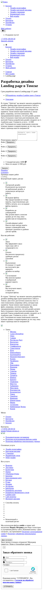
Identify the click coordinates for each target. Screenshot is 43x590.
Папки (8, 472)
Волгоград (14, 342)
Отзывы (9, 25)
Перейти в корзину (5, 171)
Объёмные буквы (12, 474)
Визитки (9, 465)
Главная (9, 72)
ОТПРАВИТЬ (8, 586)
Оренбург (14, 396)
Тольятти (13, 375)
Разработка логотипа (14, 490)
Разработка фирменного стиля (17, 492)
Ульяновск (14, 382)
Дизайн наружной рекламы (21, 10)
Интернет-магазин (13, 499)
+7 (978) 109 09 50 (8, 429)
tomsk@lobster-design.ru (10, 431)
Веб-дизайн (14, 16)
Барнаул (13, 380)
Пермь (12, 369)
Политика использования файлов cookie (21, 439)
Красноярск (14, 365)
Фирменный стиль (17, 14)
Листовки (9, 468)
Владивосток (15, 390)
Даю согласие (7, 540)
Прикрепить (11, 142)
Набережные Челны (18, 407)
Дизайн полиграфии (18, 8)
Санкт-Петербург (17, 334)
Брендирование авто (14, 478)
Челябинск (14, 361)
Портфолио (10, 22)
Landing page (10, 495)
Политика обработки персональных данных (23, 441)
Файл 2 (4, 147)
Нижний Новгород (17, 357)
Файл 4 (4, 156)
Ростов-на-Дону (16, 340)
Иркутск (13, 384)
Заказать (5, 168)
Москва (13, 332)
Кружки (9, 480)
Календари (10, 470)
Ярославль (14, 388)
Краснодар (14, 344)
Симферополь (15, 346)
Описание (9, 99)
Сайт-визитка (11, 497)
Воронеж (13, 367)
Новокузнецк (15, 400)
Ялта (12, 350)
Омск (12, 336)
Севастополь (15, 348)
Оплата (8, 18)
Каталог (9, 6)
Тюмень (13, 373)
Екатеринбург (15, 355)
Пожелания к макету (9, 140)
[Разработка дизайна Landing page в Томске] (23, 95)
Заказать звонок (7, 41)
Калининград (15, 392)
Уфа (11, 363)
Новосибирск (15, 352)
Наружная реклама (13, 451)
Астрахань (14, 405)
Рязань (12, 402)
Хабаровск (14, 386)
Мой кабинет (6, 29)
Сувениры (10, 453)
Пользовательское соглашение (17, 437)
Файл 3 (4, 151)
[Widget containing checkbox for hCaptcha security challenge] (20, 570)
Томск (12, 394)
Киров (12, 409)
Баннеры (9, 476)
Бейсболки (10, 488)
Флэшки (9, 484)
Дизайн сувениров (17, 12)
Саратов (13, 371)
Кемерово (14, 398)
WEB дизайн (11, 458)
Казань (12, 359)
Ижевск (13, 377)
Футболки (9, 486)
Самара (13, 338)
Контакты (9, 20)
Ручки (8, 482)
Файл (3, 142)
